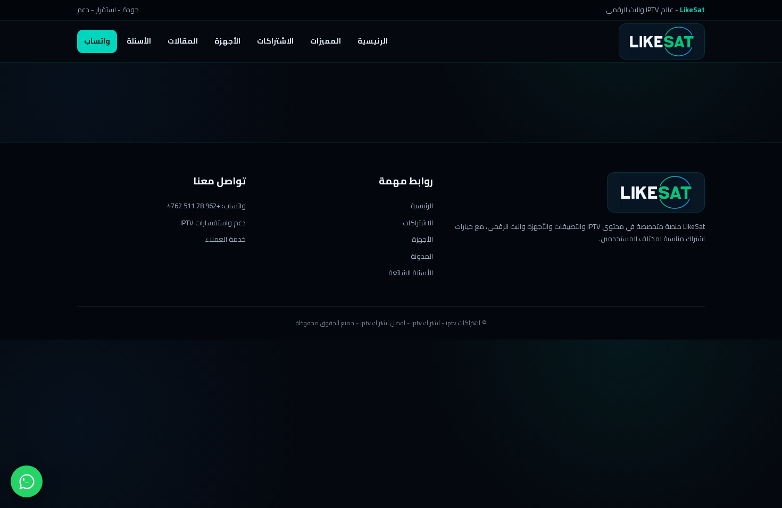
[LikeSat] (662, 41)
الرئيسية (372, 41)
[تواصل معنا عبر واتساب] (27, 481)
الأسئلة (139, 41)
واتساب (97, 41)
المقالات (183, 41)
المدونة (422, 256)
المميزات (325, 41)
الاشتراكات (275, 41)
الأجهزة (227, 41)
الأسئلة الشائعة (410, 272)
